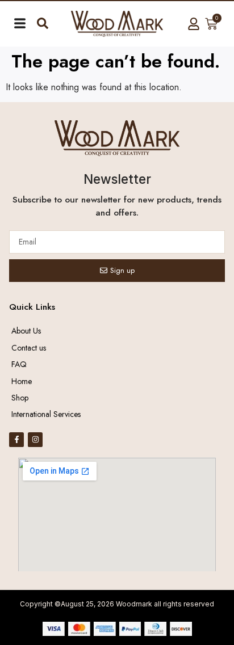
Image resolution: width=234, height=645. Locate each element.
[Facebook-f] (16, 439)
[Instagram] (35, 439)
